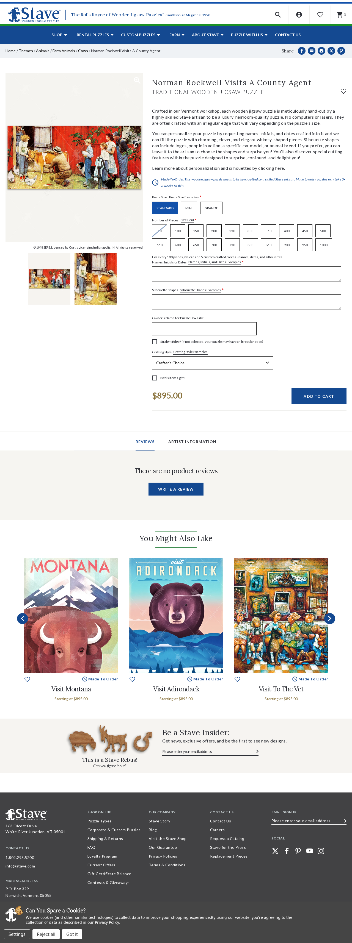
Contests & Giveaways (108, 882)
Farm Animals (64, 50)
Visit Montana (71, 689)
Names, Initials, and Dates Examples (214, 262)
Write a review (176, 489)
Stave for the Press (228, 847)
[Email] (311, 51)
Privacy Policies (163, 856)
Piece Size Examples (184, 197)
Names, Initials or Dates (217, 260)
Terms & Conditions (167, 865)
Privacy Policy (107, 922)
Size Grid (187, 220)
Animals (43, 50)
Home (11, 50)
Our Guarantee (163, 847)
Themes (26, 50)
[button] (277, 14)
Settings (17, 934)
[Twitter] (275, 851)
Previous (22, 618)
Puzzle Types (99, 821)
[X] (331, 51)
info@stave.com (20, 866)
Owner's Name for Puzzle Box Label (178, 318)
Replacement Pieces (229, 856)
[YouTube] (310, 851)
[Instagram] (321, 851)
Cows (83, 50)
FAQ (91, 847)
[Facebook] (302, 51)
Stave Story (159, 821)
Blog (153, 829)
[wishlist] (343, 90)
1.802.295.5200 (20, 857)
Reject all (46, 934)
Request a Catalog (227, 838)
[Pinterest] (341, 51)
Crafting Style (180, 352)
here (279, 168)
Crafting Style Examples (190, 352)
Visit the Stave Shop (168, 838)
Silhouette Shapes (188, 290)
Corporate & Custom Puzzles (114, 829)
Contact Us (288, 34)
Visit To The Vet (281, 689)
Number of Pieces (174, 220)
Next (329, 618)
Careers (217, 829)
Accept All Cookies (72, 934)
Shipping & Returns (105, 838)
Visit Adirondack (176, 689)
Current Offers (101, 865)
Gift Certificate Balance (109, 873)
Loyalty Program (102, 856)
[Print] (321, 51)
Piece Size (177, 197)
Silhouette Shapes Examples (200, 290)
